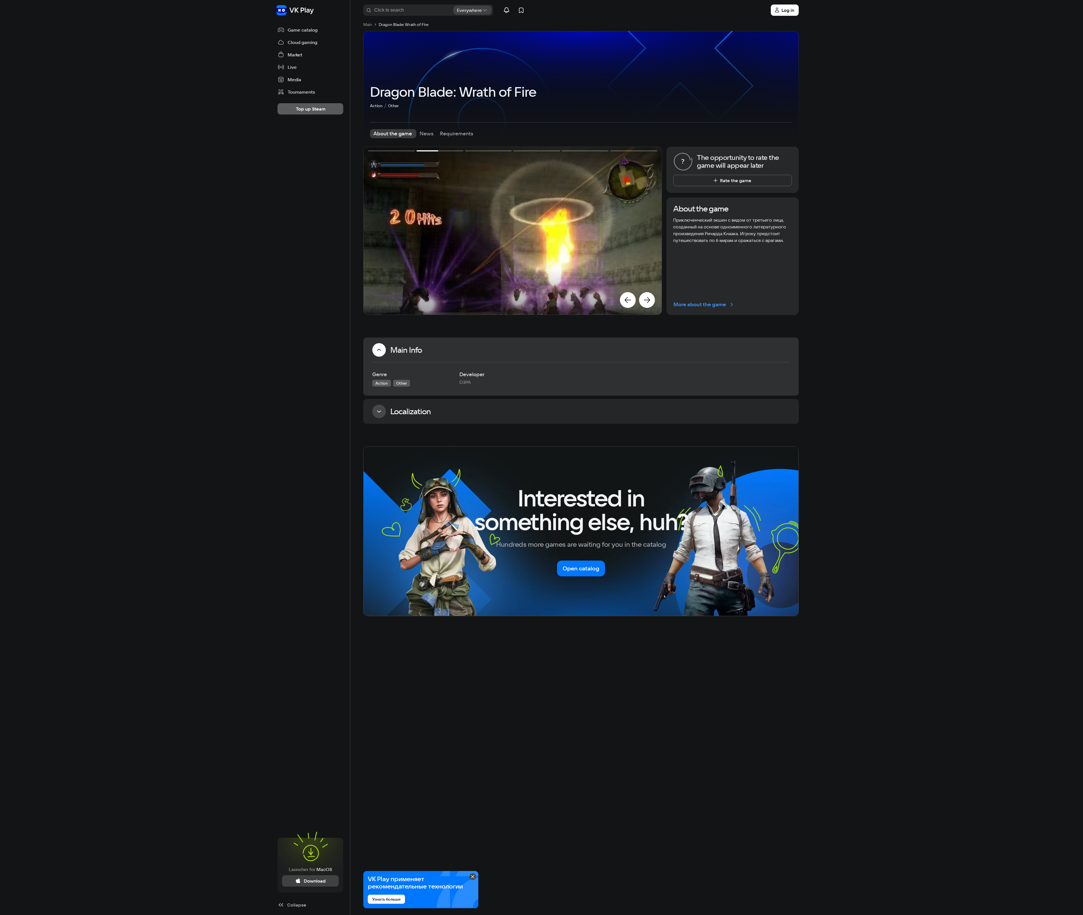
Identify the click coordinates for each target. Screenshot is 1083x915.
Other (393, 105)
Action (376, 105)
